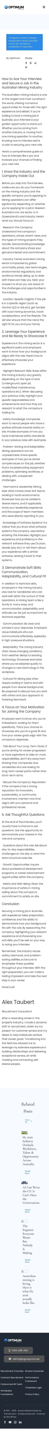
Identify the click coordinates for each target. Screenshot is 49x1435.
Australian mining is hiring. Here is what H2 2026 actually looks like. (29, 1289)
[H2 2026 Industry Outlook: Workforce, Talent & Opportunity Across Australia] (24, 1133)
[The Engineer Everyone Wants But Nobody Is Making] (24, 1222)
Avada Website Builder (28, 1410)
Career (24, 37)
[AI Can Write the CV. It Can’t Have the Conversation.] (24, 1183)
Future (12, 43)
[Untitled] (14, 6)
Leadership (14, 46)
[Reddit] (35, 63)
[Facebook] (26, 63)
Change (32, 37)
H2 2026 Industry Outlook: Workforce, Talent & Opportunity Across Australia (31, 1150)
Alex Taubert (18, 1002)
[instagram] (15, 1422)
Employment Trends (18, 40)
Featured (33, 40)
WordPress (11, 1417)
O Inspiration (26, 46)
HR (17, 43)
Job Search (24, 43)
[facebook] (5, 1422)
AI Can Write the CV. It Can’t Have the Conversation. (31, 1195)
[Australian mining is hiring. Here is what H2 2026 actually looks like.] (24, 1272)
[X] (30, 63)
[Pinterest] (26, 67)
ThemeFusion (10, 1414)
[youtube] (10, 1422)
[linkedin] (20, 1422)
